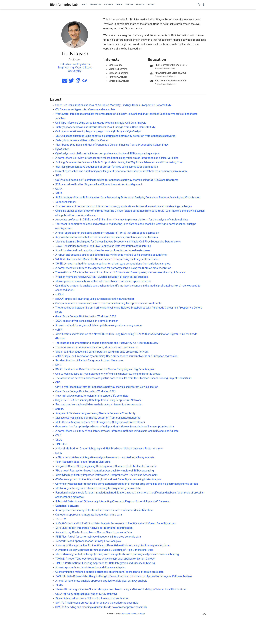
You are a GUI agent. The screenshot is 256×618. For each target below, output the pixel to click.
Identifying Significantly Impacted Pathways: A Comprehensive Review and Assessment (106, 475)
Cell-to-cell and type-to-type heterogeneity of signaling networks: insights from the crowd (107, 373)
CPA (57, 382)
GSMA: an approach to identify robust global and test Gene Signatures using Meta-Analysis (108, 479)
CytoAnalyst (62, 149)
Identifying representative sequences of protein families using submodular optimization (106, 166)
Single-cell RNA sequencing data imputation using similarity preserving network (101, 351)
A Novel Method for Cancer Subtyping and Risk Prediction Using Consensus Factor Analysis (109, 448)
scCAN (59, 294)
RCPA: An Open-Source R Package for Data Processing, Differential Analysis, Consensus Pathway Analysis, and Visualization (127, 197)
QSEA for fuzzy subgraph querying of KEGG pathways (86, 593)
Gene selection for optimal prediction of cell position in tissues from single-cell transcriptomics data (114, 426)
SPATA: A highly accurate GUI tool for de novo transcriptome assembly (96, 602)
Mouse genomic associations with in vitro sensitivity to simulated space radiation (103, 281)
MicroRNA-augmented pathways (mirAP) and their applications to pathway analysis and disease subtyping (117, 554)
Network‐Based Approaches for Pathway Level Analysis (88, 541)
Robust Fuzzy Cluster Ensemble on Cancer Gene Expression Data (93, 532)
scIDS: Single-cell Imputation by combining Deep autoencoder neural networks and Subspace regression (116, 356)
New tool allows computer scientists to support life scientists (91, 395)
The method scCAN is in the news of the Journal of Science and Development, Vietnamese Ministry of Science (120, 272)
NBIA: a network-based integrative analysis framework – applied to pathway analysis (104, 457)
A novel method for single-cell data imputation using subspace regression (98, 325)
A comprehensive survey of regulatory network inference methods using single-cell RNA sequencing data (117, 431)
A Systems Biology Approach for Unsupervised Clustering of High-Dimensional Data (104, 549)
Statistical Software (67, 505)
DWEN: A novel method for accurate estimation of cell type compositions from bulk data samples (112, 263)
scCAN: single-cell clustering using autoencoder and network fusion (95, 298)
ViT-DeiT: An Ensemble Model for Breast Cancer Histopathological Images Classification (107, 259)
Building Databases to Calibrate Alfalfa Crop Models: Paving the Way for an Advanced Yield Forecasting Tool (118, 162)
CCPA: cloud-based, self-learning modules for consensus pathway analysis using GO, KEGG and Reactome (116, 179)
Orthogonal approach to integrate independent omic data (88, 514)
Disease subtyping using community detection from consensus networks (97, 417)
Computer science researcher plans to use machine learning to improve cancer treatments (108, 303)
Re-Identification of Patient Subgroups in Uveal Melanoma (89, 360)
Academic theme (128, 613)
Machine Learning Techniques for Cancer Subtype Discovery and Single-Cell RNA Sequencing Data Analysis (118, 241)
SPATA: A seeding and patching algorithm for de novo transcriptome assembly (101, 607)
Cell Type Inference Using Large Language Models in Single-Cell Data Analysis (100, 122)
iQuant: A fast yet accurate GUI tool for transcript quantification (92, 598)
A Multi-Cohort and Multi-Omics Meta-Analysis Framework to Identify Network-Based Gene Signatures (115, 523)
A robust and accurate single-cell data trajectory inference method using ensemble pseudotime (111, 254)
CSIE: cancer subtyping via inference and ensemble (85, 109)
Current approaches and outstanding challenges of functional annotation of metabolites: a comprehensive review (121, 171)
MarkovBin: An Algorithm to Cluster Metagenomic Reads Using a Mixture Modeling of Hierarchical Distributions (120, 589)
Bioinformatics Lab (64, 5)
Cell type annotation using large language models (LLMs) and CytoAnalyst (98, 131)
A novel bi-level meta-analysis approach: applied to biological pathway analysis (101, 580)
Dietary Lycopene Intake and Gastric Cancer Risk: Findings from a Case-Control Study (105, 127)
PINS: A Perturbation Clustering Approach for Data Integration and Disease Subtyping (105, 563)
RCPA (58, 193)
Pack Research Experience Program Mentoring (83, 461)
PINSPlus (61, 444)
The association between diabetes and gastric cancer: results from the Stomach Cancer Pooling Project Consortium (123, 378)
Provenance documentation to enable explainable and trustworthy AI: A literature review (106, 342)
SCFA (58, 453)
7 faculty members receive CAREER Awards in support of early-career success (101, 276)
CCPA (58, 188)
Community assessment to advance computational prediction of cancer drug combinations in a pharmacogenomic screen (126, 483)
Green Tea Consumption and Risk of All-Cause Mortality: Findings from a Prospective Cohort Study (113, 105)
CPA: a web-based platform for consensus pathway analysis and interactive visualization (106, 386)
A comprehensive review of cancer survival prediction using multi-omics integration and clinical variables (116, 157)
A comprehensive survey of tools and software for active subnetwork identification (104, 510)
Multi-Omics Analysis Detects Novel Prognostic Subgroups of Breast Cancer (100, 422)
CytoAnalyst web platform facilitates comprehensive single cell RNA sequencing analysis (107, 153)
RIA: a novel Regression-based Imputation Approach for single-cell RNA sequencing (104, 470)
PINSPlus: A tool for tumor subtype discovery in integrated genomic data (98, 536)
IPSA (58, 175)
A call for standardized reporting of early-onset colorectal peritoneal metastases (102, 250)
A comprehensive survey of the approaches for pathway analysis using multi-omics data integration (113, 268)
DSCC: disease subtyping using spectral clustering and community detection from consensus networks (115, 135)
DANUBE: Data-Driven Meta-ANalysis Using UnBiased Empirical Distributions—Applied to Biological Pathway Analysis (123, 576)
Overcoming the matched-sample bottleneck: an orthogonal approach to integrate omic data (109, 571)
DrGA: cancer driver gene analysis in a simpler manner (86, 320)
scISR (58, 329)
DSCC (58, 439)
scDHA (59, 408)
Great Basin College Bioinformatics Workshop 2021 (85, 391)
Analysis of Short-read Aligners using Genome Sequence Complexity (95, 413)
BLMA (59, 585)
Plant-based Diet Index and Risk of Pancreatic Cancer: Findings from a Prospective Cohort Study (111, 144)
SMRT (59, 364)
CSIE (58, 435)
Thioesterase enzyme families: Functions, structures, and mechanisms (96, 347)
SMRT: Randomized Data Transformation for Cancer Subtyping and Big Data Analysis (104, 369)
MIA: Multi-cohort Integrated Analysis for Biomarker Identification (94, 527)
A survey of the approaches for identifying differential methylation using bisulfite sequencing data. (112, 545)
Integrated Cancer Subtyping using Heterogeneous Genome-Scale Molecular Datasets (105, 466)
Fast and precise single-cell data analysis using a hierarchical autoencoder (98, 404)
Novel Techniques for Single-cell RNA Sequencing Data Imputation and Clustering (103, 246)
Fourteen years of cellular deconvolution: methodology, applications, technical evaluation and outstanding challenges (123, 206)
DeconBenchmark (65, 202)
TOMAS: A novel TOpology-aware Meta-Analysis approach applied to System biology (105, 558)
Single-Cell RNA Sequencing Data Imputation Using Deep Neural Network (98, 400)
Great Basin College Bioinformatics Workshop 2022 (85, 316)
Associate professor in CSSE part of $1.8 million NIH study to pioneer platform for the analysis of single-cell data (121, 219)
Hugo (142, 613)
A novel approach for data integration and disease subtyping (90, 567)
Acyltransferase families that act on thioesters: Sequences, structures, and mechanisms (106, 237)
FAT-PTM (60, 519)
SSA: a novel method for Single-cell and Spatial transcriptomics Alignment (98, 184)
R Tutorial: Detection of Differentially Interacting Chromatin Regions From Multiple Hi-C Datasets (112, 501)
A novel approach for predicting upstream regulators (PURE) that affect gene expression (107, 232)
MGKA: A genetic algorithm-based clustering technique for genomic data (98, 488)
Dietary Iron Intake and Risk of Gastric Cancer (82, 140)
